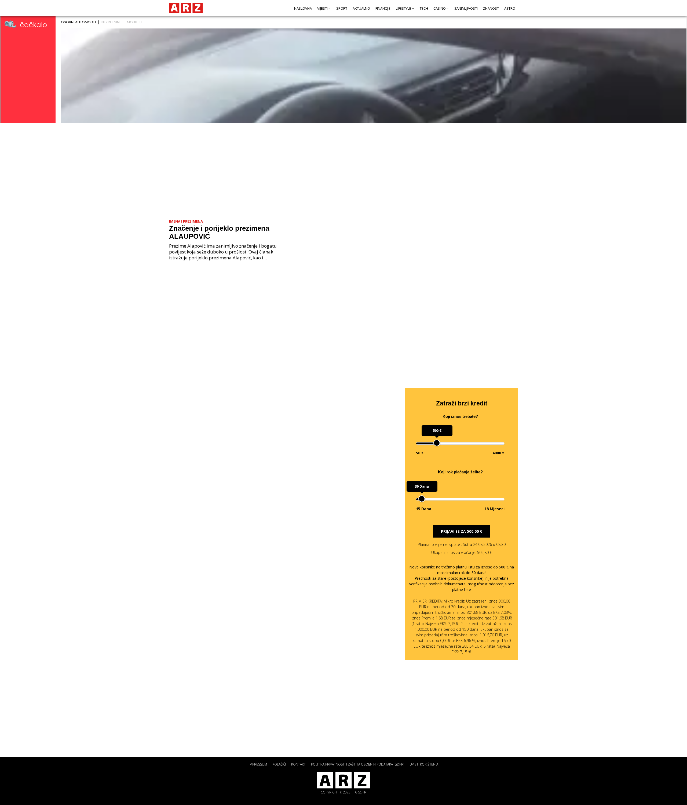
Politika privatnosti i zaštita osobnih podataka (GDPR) (357, 764)
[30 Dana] (421, 498)
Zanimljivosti (466, 8)
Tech (424, 8)
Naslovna (303, 8)
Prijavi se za (461, 531)
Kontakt (298, 764)
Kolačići (279, 764)
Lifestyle (403, 8)
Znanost (491, 8)
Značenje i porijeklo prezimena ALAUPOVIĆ (219, 232)
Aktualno (361, 8)
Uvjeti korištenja (424, 764)
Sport (341, 8)
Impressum (258, 764)
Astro (509, 8)
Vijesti (322, 8)
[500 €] (436, 443)
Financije (382, 8)
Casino (439, 8)
